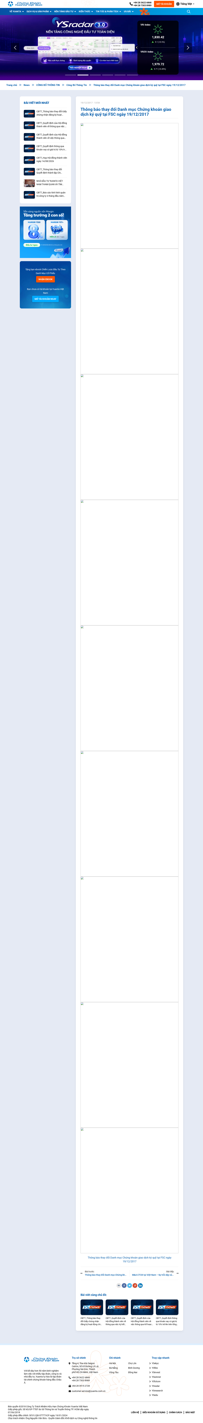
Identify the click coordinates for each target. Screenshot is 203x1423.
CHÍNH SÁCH (175, 1412)
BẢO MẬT (190, 1412)
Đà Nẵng (113, 1368)
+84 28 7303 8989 (142, 5)
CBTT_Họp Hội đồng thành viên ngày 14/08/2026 (51, 159)
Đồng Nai (132, 1372)
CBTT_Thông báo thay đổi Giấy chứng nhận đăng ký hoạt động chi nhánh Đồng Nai (51, 113)
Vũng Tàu (113, 1372)
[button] (185, 4)
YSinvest (156, 1372)
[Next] (188, 47)
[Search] (189, 11)
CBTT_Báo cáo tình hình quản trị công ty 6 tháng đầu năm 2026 (50, 194)
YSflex (155, 1368)
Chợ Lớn (132, 1363)
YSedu (155, 1395)
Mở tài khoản (164, 4)
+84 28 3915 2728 (81, 1386)
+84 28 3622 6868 (142, 2)
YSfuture (156, 1381)
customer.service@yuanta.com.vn (88, 1391)
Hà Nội (112, 1363)
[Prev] (15, 47)
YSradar (156, 1386)
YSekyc (155, 1363)
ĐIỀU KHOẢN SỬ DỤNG (154, 1412)
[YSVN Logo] (27, 4)
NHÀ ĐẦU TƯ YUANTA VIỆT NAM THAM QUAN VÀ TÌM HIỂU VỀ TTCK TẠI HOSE (49, 183)
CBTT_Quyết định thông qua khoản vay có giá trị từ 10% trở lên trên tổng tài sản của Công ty (51, 148)
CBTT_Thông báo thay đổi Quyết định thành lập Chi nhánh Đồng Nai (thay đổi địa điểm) (50, 171)
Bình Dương (134, 1368)
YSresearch (157, 1390)
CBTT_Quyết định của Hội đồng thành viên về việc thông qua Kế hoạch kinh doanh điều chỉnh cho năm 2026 (51, 136)
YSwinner (156, 1377)
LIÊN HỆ (135, 1412)
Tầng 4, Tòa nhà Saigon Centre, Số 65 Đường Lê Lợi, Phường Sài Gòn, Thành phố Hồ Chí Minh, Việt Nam (85, 1367)
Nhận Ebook (45, 279)
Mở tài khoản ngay (45, 299)
